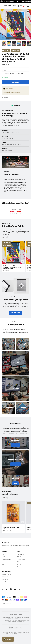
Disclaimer (19, 564)
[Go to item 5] (24, 43)
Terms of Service (21, 559)
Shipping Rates (5, 576)
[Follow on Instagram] (11, 589)
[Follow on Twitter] (7, 589)
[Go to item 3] (14, 43)
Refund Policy (20, 556)
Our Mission (4, 556)
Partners (4, 561)
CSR (3, 564)
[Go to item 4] (19, 43)
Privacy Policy (20, 554)
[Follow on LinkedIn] (19, 589)
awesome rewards (15, 92)
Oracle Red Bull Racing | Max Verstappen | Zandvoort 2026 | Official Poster (11, 527)
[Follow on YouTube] (15, 589)
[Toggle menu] (28, 5)
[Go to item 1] (4, 43)
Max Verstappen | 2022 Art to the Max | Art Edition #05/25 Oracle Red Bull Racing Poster (12, 267)
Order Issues (5, 579)
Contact (4, 581)
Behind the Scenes (6, 559)
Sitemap (19, 566)
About (3, 554)
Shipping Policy (21, 561)
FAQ (2, 584)
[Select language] (24, 6)
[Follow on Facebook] (3, 589)
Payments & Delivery (6, 574)
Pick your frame (15, 312)
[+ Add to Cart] (22, 261)
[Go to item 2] (9, 43)
